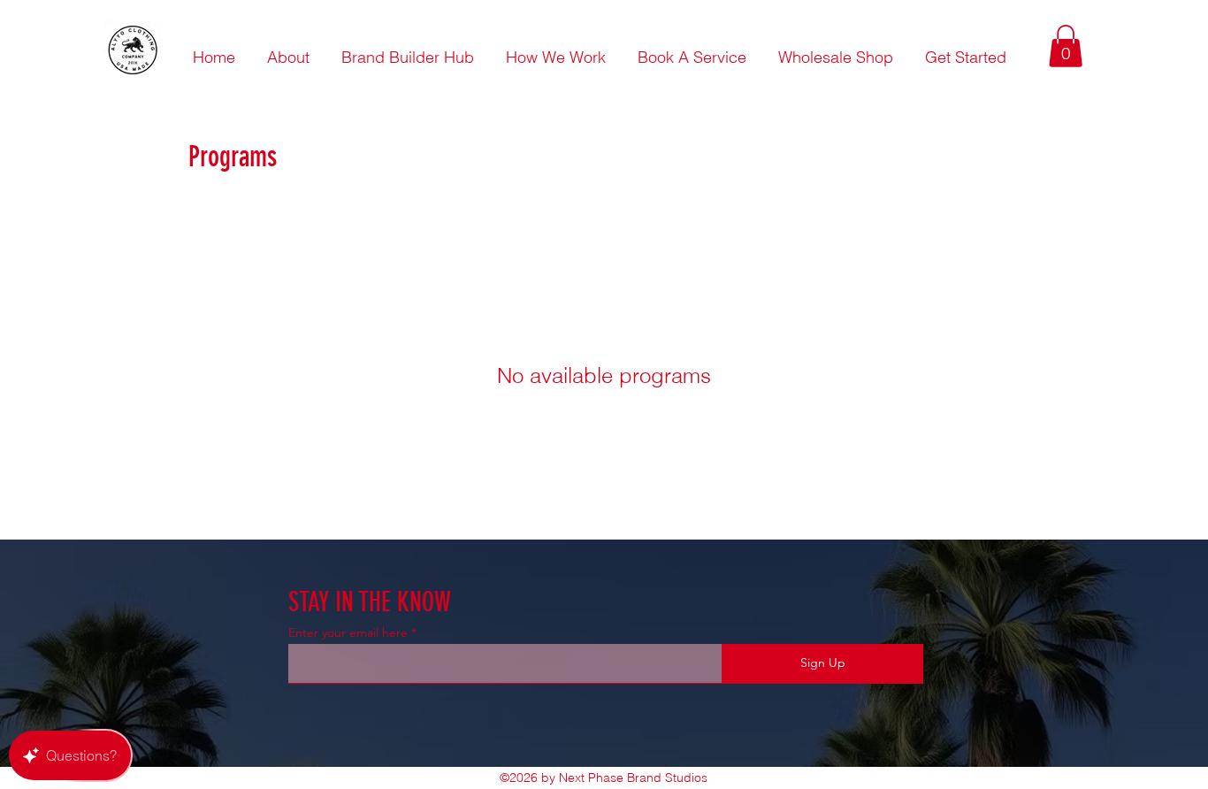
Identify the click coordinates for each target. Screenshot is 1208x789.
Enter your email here (348, 632)
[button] (1065, 46)
